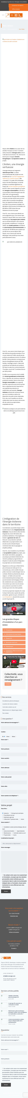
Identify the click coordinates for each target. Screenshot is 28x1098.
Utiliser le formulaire (14, 932)
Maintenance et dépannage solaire (12, 710)
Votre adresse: (5, 767)
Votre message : (5, 847)
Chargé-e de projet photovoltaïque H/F (13, 996)
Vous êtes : (4, 808)
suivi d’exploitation (8, 597)
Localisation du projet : (7, 838)
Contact (8, 684)
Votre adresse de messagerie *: (10, 722)
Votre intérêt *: (5, 822)
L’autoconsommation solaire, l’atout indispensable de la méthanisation (16, 1021)
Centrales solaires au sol (9, 707)
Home (4, 29)
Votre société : (5, 758)
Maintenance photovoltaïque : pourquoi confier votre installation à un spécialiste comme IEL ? (17, 1012)
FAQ (9, 1095)
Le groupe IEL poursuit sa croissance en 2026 (15, 1003)
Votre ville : (4, 786)
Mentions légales (16, 1095)
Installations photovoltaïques (11, 701)
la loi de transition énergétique (16, 186)
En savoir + (14, 948)
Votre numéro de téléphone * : (10, 795)
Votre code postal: (6, 777)
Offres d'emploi (16, 9)
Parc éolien (6, 713)
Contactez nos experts (17, 5)
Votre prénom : (5, 749)
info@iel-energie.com (9, 976)
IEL (13, 1093)
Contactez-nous (14, 916)
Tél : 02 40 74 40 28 (14, 913)
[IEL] (14, 15)
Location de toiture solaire (10, 704)
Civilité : (3, 732)
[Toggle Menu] (3, 15)
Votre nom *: (4, 739)
